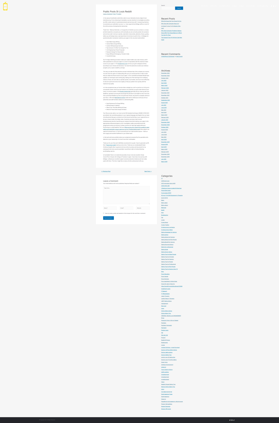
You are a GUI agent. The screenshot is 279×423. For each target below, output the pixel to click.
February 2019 (165, 151)
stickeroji (163, 367)
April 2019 (163, 147)
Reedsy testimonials (125, 91)
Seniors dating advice (166, 352)
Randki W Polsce (165, 340)
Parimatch (163, 327)
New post (163, 306)
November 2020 (165, 124)
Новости (163, 399)
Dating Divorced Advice (167, 244)
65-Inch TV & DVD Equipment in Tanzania (172, 195)
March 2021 (164, 115)
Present (163, 337)
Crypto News (164, 222)
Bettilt (162, 210)
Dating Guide (164, 249)
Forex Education (165, 274)
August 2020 (164, 129)
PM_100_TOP (164, 335)
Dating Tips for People (167, 261)
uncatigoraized (165, 379)
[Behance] (275, 6)
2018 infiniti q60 (165, 185)
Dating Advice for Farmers (168, 237)
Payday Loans (164, 330)
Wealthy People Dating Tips (168, 384)
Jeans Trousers (165, 296)
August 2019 (164, 144)
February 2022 (165, 88)
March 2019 (164, 149)
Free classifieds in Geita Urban (169, 281)
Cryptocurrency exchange (168, 227)
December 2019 (165, 142)
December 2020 (165, 122)
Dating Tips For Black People (168, 254)
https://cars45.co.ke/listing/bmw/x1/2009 (171, 286)
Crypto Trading (165, 225)
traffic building (165, 372)
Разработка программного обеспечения (172, 401)
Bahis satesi (164, 202)
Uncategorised (165, 374)
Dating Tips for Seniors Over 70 (169, 269)
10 (161, 178)
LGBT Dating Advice (166, 301)
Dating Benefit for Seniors (168, 242)
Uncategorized (165, 377)
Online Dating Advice (166, 311)
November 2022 (165, 75)
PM (162, 332)
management (164, 303)
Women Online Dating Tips (168, 386)
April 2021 (163, 112)
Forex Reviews (165, 279)
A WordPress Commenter (167, 56)
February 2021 (165, 117)
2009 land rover (165, 181)
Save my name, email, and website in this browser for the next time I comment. (125, 213)
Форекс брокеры (165, 406)
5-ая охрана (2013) (166, 193)
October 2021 (164, 97)
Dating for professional (167, 247)
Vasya (162, 382)
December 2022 (165, 73)
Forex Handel (164, 276)
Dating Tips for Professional (168, 264)
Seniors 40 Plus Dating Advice (169, 350)
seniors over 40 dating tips (168, 357)
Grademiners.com (122, 63)
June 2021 (164, 107)
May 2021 (163, 110)
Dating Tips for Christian (167, 256)
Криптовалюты (165, 396)
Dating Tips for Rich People (168, 266)
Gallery (234, 6)
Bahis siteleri (164, 205)
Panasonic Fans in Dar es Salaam (169, 320)
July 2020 (163, 132)
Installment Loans (165, 288)
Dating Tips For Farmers (167, 259)
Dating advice (164, 234)
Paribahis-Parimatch (166, 325)
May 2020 (163, 137)
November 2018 (165, 156)
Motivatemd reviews (120, 97)
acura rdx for (164, 198)
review (163, 345)
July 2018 (163, 159)
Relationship (164, 342)
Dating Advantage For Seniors (169, 232)
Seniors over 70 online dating (168, 359)
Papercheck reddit (111, 145)
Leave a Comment (107, 14)
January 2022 (164, 90)
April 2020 (164, 139)
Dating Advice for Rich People (169, 239)
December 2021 (165, 92)
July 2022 (163, 80)
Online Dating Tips (166, 313)
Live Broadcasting (262, 6)
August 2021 (164, 102)
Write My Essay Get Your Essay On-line (171, 21)
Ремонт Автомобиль (166, 404)
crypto (163, 220)
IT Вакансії (164, 291)
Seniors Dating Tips (166, 355)
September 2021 (165, 100)
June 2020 (164, 134)
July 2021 (163, 105)
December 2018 (165, 154)
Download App (250, 6)
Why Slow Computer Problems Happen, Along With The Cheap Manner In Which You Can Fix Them (171, 33)
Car (162, 217)
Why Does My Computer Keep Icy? (170, 23)
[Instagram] (273, 6)
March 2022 (164, 85)
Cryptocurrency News (167, 229)
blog (114, 14)
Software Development (167, 364)
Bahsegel (163, 207)
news (162, 308)
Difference (214, 6)
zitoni (162, 389)
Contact (241, 6)
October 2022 (164, 78)
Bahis (162, 200)
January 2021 (164, 120)
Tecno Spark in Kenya (166, 369)
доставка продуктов (166, 391)
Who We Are (204, 6)
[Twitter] (271, 6)
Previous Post (105, 171)
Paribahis (163, 323)
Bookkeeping (164, 215)
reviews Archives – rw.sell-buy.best (170, 347)
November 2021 (165, 95)
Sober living (164, 362)
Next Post (148, 171)
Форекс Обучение (166, 409)
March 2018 (164, 161)
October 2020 (164, 127)
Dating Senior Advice (166, 252)
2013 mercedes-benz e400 (168, 183)
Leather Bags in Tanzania (167, 298)
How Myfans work (224, 6)
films (162, 271)
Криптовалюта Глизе (166, 394)
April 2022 (164, 83)
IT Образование (165, 293)
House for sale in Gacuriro (168, 284)
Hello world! (179, 56)
